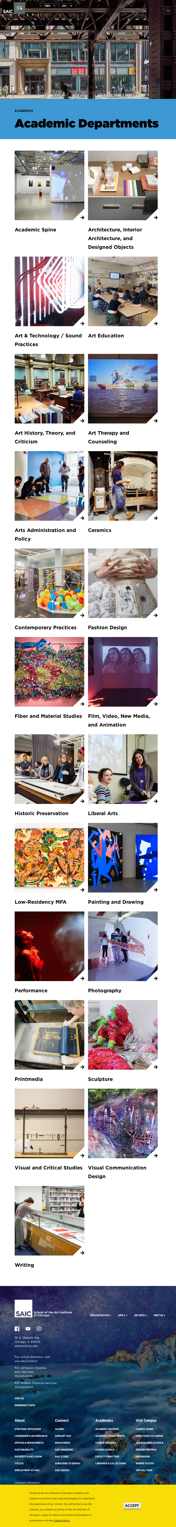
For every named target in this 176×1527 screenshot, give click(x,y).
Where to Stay (145, 1463)
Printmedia (29, 1079)
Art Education (106, 336)
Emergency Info (25, 1405)
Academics (24, 111)
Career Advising (105, 1442)
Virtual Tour (144, 1470)
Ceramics (99, 530)
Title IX (19, 1463)
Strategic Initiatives (28, 1429)
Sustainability (24, 1449)
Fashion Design (107, 627)
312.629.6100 (23, 1376)
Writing (24, 1265)
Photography (104, 990)
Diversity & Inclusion (28, 1456)
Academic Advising (107, 1429)
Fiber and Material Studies (48, 716)
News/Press (62, 1442)
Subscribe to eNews (67, 1463)
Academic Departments (109, 1435)
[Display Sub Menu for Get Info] (146, 1315)
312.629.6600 (24, 1387)
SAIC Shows (62, 1470)
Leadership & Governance (31, 1435)
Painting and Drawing (116, 902)
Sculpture (100, 1079)
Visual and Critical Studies (48, 1168)
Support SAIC (63, 1435)
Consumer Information (27, 1482)
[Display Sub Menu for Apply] (126, 1315)
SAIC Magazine (64, 1449)
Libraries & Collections (110, 1463)
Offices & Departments (29, 1442)
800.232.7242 (24, 1372)
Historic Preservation (42, 813)
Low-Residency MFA (40, 902)
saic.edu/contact (26, 1361)
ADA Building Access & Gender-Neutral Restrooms (149, 1449)
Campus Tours (144, 1429)
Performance (31, 990)
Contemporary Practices (46, 627)
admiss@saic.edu (26, 1346)
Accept (132, 1505)
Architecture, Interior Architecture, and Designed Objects (115, 238)
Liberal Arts (103, 813)
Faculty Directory (107, 1456)
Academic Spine (35, 230)
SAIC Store (61, 1456)
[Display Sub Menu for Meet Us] (164, 1315)
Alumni (59, 1429)
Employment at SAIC (27, 1470)
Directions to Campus (149, 1435)
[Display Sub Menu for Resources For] (110, 1315)
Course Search (104, 1449)
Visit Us (19, 1398)
